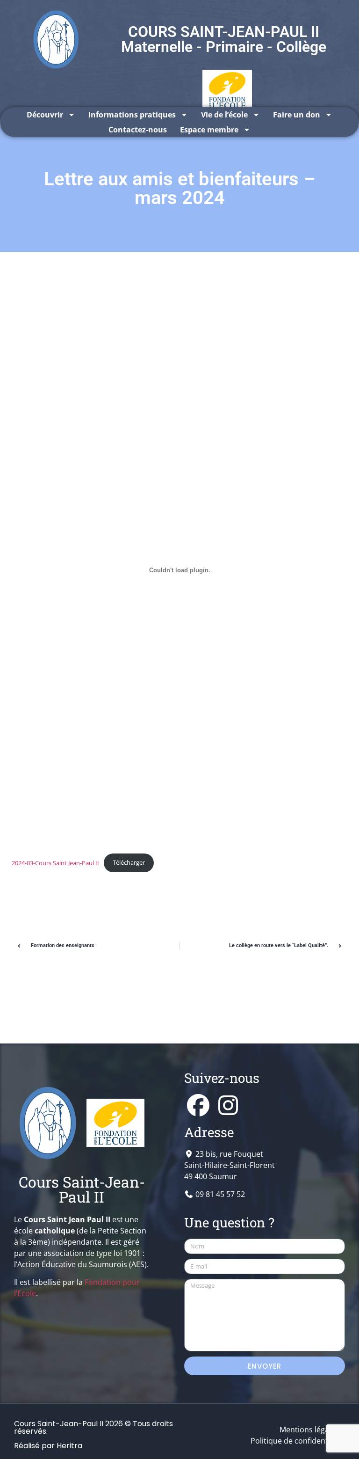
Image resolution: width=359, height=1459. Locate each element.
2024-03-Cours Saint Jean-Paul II (55, 862)
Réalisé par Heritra (48, 1445)
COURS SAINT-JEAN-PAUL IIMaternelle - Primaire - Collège (223, 39)
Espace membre (209, 129)
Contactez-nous (137, 129)
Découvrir (45, 114)
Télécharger (129, 862)
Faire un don (296, 114)
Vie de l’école (224, 114)
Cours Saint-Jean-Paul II (82, 1189)
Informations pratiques (132, 114)
